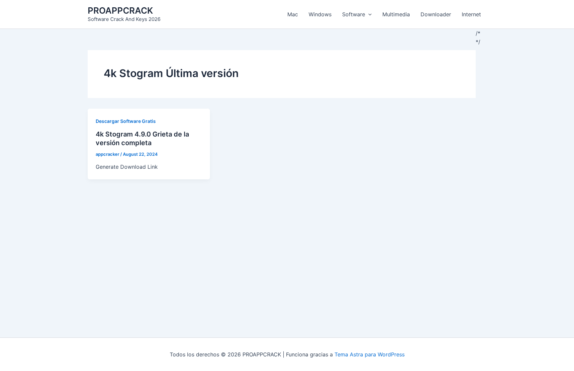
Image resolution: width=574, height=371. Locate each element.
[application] (368, 14)
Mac (292, 14)
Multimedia (396, 14)
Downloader (436, 14)
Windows (320, 14)
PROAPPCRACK (120, 10)
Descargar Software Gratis (126, 121)
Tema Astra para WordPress (370, 354)
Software (353, 14)
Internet (471, 14)
